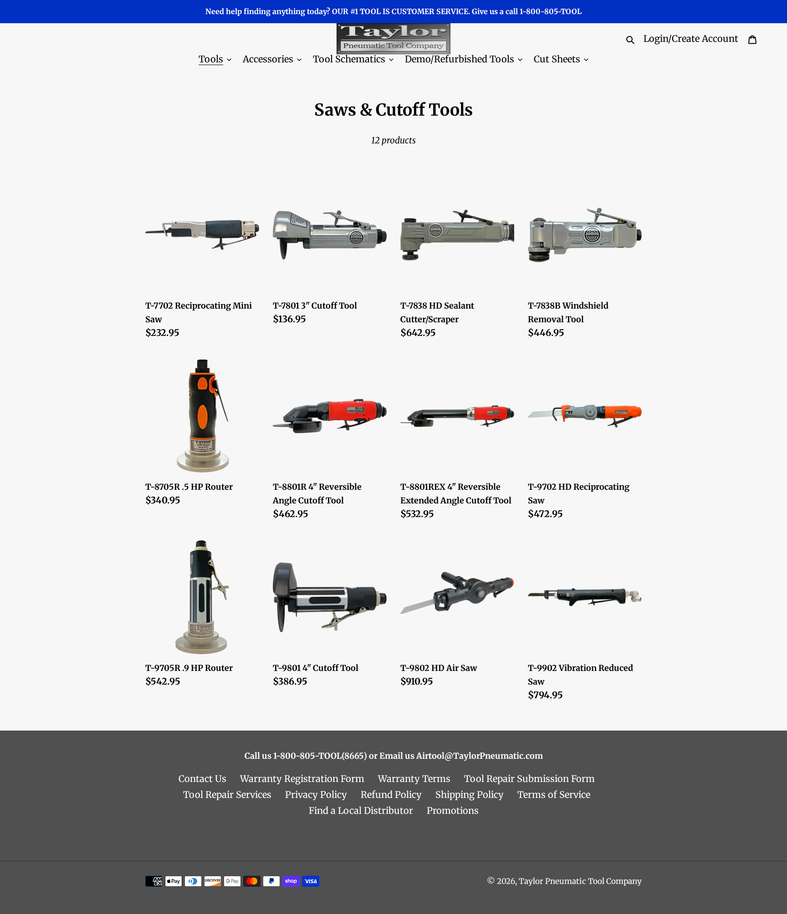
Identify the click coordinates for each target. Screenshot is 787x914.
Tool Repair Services (227, 794)
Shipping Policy (469, 794)
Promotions (453, 810)
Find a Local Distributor (361, 810)
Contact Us (202, 778)
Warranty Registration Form (302, 778)
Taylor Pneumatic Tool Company (580, 881)
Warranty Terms (414, 778)
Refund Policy (391, 794)
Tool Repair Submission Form (529, 778)
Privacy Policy (316, 794)
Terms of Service (553, 794)
